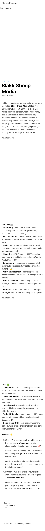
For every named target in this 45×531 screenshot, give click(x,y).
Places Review (9, 3)
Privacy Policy (9, 505)
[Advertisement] (22, 42)
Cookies (7, 503)
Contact (7, 507)
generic (5, 81)
